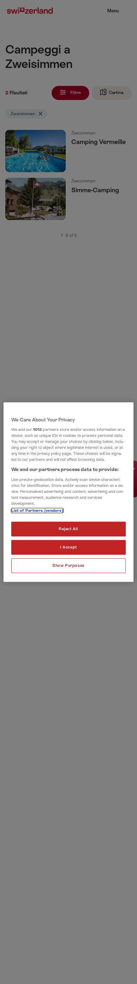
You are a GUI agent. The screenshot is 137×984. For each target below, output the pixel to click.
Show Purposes (68, 565)
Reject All (68, 529)
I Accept (68, 547)
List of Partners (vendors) (37, 510)
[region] (69, 492)
